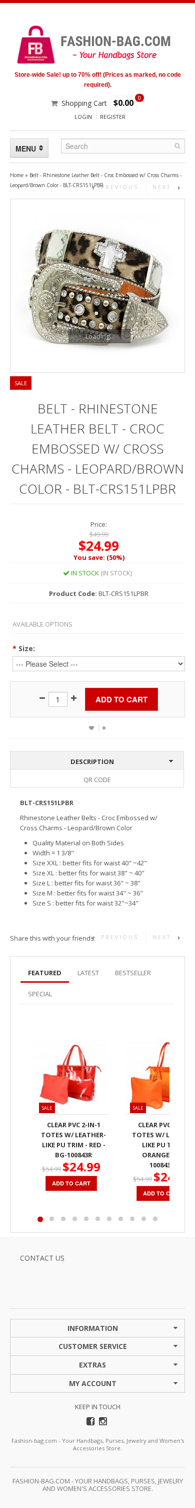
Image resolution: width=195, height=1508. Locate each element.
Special (40, 993)
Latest (88, 972)
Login (83, 116)
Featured (45, 972)
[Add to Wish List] (91, 727)
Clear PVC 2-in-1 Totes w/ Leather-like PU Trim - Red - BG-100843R (73, 1139)
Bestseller (133, 972)
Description (92, 761)
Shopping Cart (84, 103)
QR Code (97, 779)
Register (113, 116)
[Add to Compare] (103, 727)
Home (17, 175)
